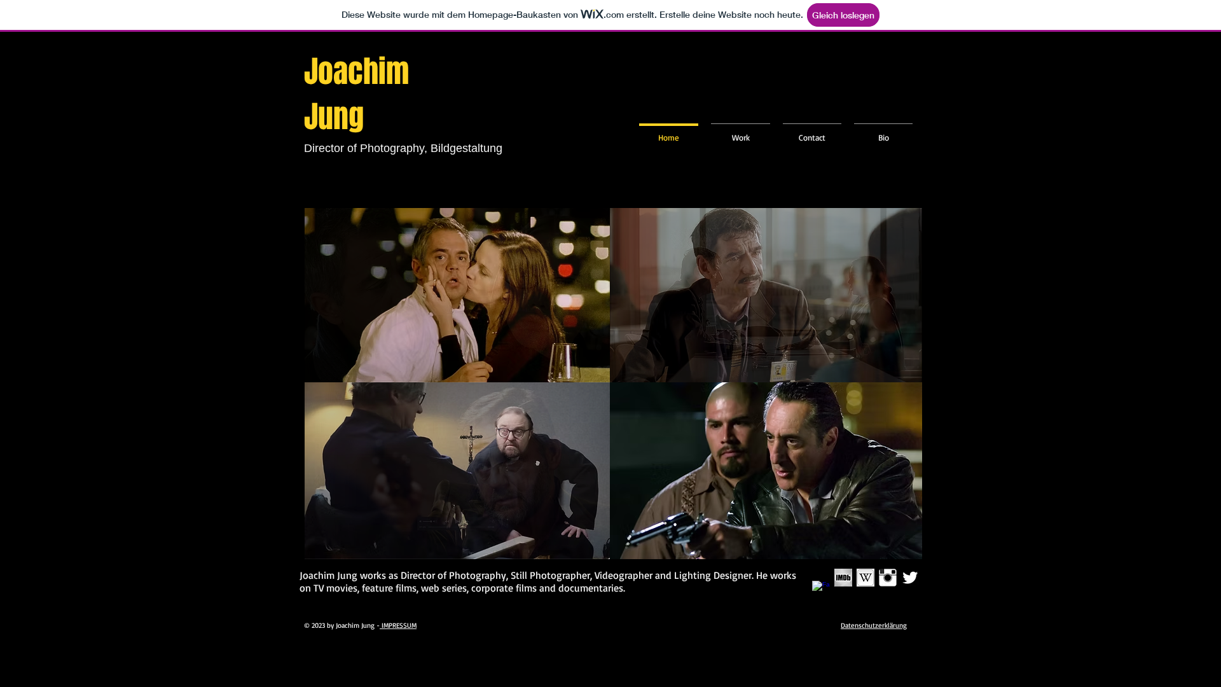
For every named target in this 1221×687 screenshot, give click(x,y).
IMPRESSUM (398, 625)
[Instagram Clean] (888, 577)
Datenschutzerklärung (874, 625)
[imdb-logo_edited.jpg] (843, 577)
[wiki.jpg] (865, 577)
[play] (578, 371)
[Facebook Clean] (821, 590)
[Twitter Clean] (910, 577)
